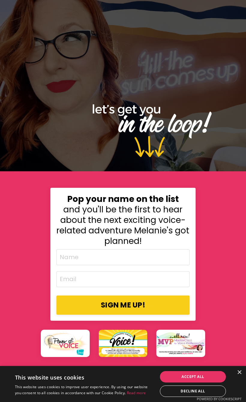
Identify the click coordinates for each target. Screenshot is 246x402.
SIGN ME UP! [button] (123, 305)
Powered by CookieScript (219, 399)
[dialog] (123, 384)
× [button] (239, 372)
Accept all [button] (193, 376)
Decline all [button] (193, 391)
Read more (136, 392)
